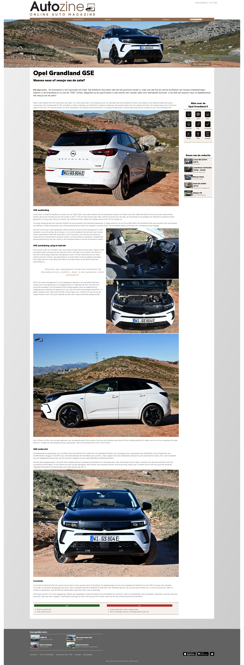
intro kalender (47, 654)
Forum (165, 19)
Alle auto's (46, 19)
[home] (211, 655)
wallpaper (88, 654)
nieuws (78, 654)
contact (33, 654)
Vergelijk (136, 19)
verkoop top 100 (64, 654)
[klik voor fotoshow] (106, 205)
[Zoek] (203, 19)
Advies (108, 19)
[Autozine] (122, 8)
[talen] (198, 136)
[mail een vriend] (198, 116)
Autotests (78, 19)
